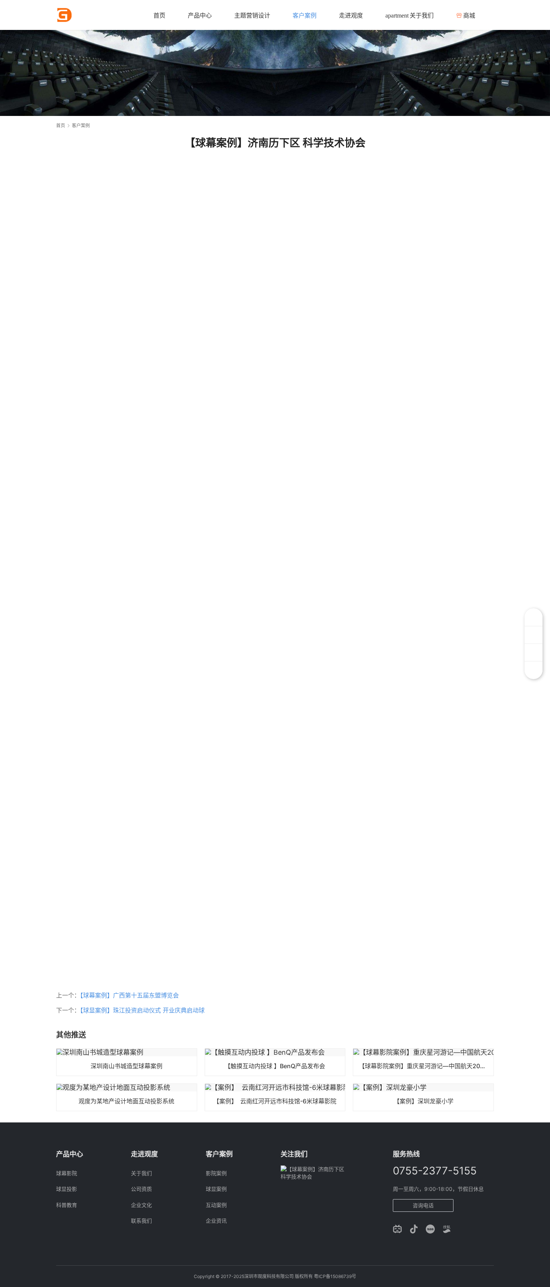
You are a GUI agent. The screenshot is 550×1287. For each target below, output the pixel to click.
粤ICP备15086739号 (335, 1276)
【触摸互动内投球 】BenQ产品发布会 (274, 1066)
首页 (159, 15)
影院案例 (216, 1173)
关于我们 (409, 15)
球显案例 (216, 1189)
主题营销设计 (252, 15)
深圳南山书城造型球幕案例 (126, 1066)
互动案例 (216, 1205)
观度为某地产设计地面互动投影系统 (126, 1101)
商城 (469, 15)
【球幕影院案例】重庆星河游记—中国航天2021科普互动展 (426, 1066)
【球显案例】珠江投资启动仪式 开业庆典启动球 (142, 1010)
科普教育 (66, 1205)
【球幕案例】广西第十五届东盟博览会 (129, 995)
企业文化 (141, 1205)
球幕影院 (66, 1173)
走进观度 (351, 15)
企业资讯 (216, 1220)
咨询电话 (423, 1205)
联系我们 (141, 1220)
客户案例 (305, 15)
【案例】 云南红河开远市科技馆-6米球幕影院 (274, 1101)
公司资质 (141, 1189)
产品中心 (200, 15)
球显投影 (66, 1189)
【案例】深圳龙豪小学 (423, 1101)
